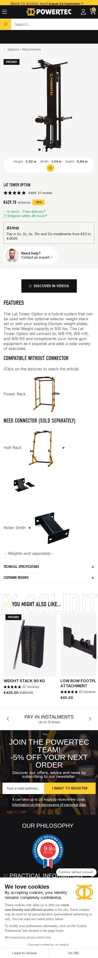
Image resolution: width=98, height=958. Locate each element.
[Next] (90, 719)
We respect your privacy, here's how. (28, 937)
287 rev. (48, 852)
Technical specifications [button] (21, 567)
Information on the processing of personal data (49, 805)
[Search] (5, 24)
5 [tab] (58, 149)
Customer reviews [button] (16, 578)
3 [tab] (49, 149)
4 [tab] (53, 149)
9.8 (50, 848)
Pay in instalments (49, 716)
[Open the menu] (4, 12)
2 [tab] (44, 149)
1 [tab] (39, 149)
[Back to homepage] (49, 12)
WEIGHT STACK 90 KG (24, 680)
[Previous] (8, 719)
